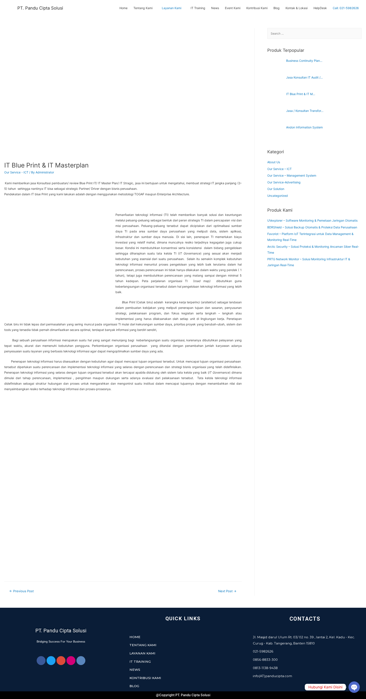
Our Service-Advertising (284, 182)
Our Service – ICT (279, 169)
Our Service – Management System (291, 175)
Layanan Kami (171, 8)
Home (123, 8)
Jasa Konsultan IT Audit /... (304, 77)
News (215, 8)
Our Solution (275, 189)
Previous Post (21, 591)
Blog (276, 8)
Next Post (227, 591)
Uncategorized (277, 195)
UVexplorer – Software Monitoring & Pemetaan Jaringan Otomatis (312, 220)
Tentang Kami (142, 8)
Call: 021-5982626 (346, 8)
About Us (273, 162)
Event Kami (232, 8)
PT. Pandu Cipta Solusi (40, 8)
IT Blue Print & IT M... (300, 94)
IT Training (198, 8)
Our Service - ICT (16, 172)
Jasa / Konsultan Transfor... (304, 111)
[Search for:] (314, 33)
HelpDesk (320, 8)
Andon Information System (304, 127)
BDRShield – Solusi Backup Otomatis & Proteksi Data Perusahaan (312, 227)
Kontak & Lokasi (297, 8)
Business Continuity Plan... (304, 60)
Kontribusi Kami (257, 8)
